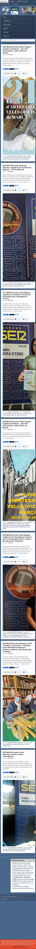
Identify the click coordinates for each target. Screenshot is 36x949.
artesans (22, 523)
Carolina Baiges (7, 415)
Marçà (9, 159)
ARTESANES (11, 523)
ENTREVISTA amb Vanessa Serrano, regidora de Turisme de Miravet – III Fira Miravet (17, 168)
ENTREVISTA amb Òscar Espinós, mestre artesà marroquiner (13, 754)
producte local (26, 637)
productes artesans (22, 415)
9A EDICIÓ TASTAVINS (21, 633)
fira (10, 525)
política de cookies (13, 945)
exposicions (6, 525)
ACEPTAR (19, 946)
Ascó (30, 413)
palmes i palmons (25, 744)
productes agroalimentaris (20, 284)
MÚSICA (21, 637)
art (27, 847)
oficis (13, 159)
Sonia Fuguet (25, 159)
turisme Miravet (10, 286)
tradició (11, 527)
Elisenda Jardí (16, 744)
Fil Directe (9, 412)
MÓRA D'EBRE (9, 850)
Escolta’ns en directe (22, 1)
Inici (4, 17)
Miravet (11, 284)
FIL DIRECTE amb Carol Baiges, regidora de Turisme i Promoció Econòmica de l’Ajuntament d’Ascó (17, 296)
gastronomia (14, 525)
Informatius (7, 21)
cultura (27, 523)
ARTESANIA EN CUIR (13, 849)
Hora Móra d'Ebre (11, 156)
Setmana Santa (6, 745)
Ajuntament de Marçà (25, 157)
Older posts (4, 855)
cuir (20, 849)
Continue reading (8, 65)
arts (9, 635)
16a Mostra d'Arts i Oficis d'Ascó (15, 413)
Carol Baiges (16, 635)
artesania (5, 159)
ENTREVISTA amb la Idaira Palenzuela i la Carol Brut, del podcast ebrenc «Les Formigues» (23, 883)
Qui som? (15, 4)
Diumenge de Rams (7, 744)
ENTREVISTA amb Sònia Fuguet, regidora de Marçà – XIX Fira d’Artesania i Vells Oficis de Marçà (17, 425)
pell (24, 850)
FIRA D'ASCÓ (23, 635)
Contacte (12, 1)
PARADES (27, 525)
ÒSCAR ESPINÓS (18, 850)
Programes (7, 24)
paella (16, 159)
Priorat (20, 159)
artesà (30, 847)
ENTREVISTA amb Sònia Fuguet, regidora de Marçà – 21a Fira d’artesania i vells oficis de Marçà (17, 50)
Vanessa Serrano (19, 286)
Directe (5, 28)
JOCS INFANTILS (14, 637)
